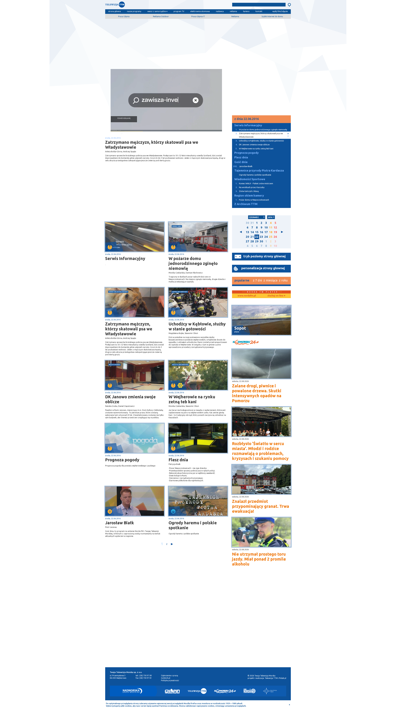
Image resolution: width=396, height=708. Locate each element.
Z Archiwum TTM (245, 204)
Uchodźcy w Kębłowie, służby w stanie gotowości (197, 326)
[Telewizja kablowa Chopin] (172, 691)
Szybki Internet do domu (272, 16)
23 (261, 236)
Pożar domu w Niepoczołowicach (252, 200)
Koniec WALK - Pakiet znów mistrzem (254, 183)
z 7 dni (257, 280)
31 (252, 222)
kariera (246, 11)
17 (266, 232)
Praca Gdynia (123, 16)
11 (270, 227)
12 (275, 227)
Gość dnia (241, 162)
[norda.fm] (246, 295)
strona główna (114, 11)
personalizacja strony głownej (263, 268)
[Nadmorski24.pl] (225, 691)
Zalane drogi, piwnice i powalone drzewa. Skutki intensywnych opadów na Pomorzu (256, 393)
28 (252, 241)
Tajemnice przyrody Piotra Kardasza (259, 170)
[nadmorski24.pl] (261, 342)
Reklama (235, 16)
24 (266, 236)
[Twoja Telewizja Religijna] (270, 691)
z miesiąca (270, 280)
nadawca (220, 11)
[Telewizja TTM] (197, 691)
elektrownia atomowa (200, 11)
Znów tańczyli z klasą (247, 191)
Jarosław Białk (119, 522)
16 (261, 232)
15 (256, 232)
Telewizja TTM (271, 678)
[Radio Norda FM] (250, 691)
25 (270, 236)
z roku (283, 280)
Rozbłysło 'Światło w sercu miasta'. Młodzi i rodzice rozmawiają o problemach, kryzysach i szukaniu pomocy (260, 451)
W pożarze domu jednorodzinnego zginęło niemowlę (193, 263)
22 (256, 236)
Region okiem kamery (249, 195)
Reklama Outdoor (161, 16)
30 (247, 222)
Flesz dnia (178, 459)
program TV (179, 11)
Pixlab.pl (282, 678)
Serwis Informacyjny (125, 258)
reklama (233, 11)
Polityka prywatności (170, 680)
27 (247, 241)
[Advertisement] (198, 42)
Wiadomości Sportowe (249, 179)
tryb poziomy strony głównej (264, 256)
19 (275, 232)
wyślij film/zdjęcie (280, 11)
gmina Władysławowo (118, 292)
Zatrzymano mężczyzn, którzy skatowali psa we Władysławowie (128, 329)
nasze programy (134, 11)
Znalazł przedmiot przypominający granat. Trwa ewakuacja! (260, 506)
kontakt (259, 11)
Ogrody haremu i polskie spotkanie (193, 525)
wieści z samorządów (156, 11)
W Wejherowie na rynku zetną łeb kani (192, 399)
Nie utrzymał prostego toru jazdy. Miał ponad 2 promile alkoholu (259, 559)
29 (256, 241)
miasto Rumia (114, 364)
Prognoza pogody (122, 459)
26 (275, 236)
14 (252, 232)
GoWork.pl (165, 678)
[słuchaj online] (276, 295)
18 (270, 232)
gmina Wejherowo (179, 292)
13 (247, 232)
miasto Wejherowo (180, 364)
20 (247, 236)
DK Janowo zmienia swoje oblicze (130, 399)
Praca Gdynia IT (198, 16)
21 (252, 236)
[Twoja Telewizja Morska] (137, 5)
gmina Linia (176, 226)
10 (266, 227)
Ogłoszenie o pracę (169, 675)
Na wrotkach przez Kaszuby (250, 187)
